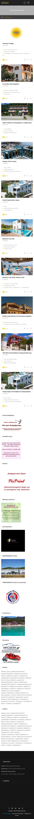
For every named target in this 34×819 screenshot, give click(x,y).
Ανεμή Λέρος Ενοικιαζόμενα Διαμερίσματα (16, 391)
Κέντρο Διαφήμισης (7, 813)
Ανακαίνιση (24, 675)
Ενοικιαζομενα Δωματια (24, 684)
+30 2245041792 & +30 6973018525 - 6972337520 (15, 324)
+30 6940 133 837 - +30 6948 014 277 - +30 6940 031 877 (16, 287)
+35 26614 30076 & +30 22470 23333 (12, 171)
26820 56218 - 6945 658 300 (10, 132)
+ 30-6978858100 (8, 210)
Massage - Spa (5, 671)
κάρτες (3, 703)
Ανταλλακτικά (5, 678)
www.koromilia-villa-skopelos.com (12, 92)
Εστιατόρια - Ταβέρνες (23, 686)
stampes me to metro (20, 673)
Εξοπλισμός (5, 686)
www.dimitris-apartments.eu (10, 322)
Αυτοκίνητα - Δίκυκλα (24, 678)
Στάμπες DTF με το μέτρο (24, 695)
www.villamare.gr (8, 361)
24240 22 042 (7, 94)
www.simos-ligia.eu (8, 131)
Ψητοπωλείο (24, 699)
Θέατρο (13, 688)
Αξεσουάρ (14, 678)
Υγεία (26, 697)
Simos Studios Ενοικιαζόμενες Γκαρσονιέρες (17, 123)
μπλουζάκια (17, 703)
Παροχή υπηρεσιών (21, 692)
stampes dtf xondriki (7, 673)
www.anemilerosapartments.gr (11, 208)
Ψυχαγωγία (5, 701)
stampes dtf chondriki (17, 671)
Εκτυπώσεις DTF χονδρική (8, 684)
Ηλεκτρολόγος (5, 688)
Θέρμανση (20, 688)
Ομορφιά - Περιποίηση (8, 692)
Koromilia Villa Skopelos (10, 84)
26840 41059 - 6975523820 (10, 363)
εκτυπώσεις (28, 701)
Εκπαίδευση (23, 682)
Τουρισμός (19, 697)
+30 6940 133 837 (8, 248)
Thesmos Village (8, 43)
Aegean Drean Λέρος (9, 161)
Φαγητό (4, 699)
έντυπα (12, 701)
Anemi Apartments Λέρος (10, 200)
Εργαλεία (13, 686)
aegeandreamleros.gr (9, 169)
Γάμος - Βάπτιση (11, 680)
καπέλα (9, 703)
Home (2, 17)
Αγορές (16, 675)
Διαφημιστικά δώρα (7, 682)
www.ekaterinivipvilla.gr (9, 247)
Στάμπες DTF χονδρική (8, 697)
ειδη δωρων (19, 701)
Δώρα (16, 682)
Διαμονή (20, 680)
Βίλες (3, 680)
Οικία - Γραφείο (15, 690)
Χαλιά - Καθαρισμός (14, 699)
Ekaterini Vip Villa (8, 239)
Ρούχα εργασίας (6, 695)
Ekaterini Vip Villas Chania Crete (13, 277)
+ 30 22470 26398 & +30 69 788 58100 (12, 401)
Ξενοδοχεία (5, 45)
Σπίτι (14, 695)
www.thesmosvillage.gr (9, 51)
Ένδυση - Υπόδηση (7, 675)
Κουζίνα (28, 688)
